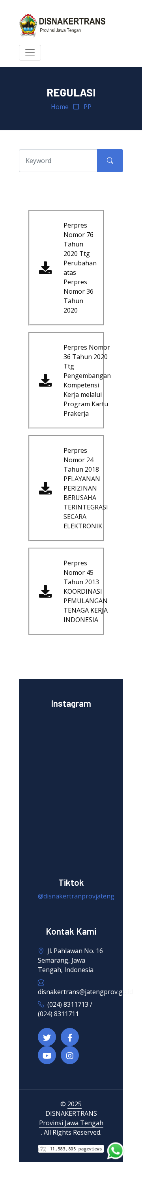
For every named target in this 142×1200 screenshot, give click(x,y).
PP (88, 106)
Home (60, 106)
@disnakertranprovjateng (76, 896)
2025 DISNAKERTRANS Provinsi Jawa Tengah (71, 1113)
